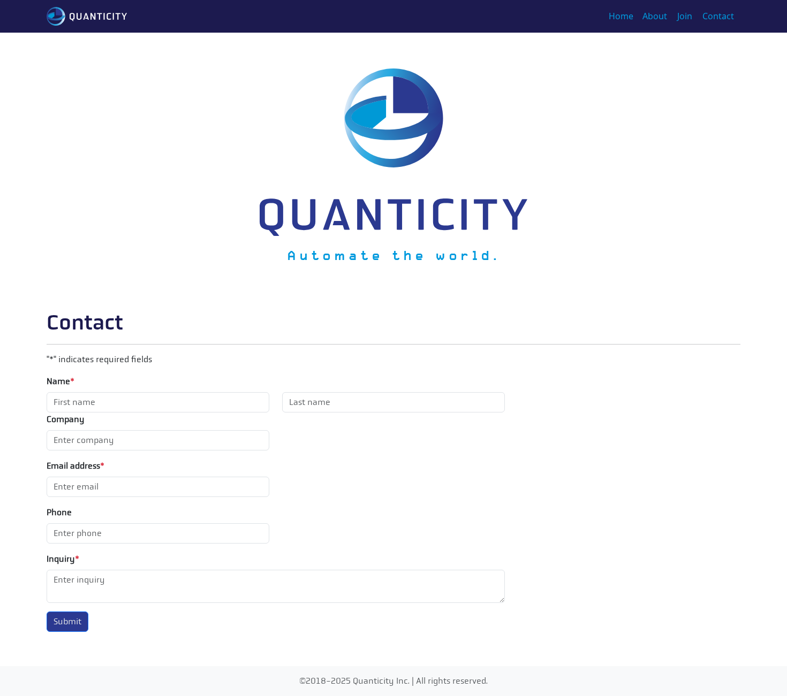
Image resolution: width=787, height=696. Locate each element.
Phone (59, 512)
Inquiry (63, 559)
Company (66, 419)
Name (60, 381)
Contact (718, 16)
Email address (75, 466)
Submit (67, 621)
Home (621, 16)
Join (684, 16)
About (654, 16)
